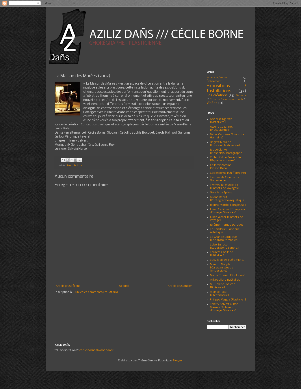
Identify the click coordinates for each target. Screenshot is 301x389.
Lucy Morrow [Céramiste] (227, 260)
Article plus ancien (180, 286)
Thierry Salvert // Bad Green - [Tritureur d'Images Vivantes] (224, 307)
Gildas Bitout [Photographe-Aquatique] (228, 199)
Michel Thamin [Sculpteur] (228, 275)
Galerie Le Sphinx (221, 192)
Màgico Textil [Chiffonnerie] (219, 293)
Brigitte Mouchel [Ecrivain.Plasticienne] (225, 144)
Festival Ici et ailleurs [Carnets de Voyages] (224, 187)
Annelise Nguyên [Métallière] (221, 121)
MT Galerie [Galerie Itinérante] (222, 286)
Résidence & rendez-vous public (226, 99)
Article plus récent (68, 286)
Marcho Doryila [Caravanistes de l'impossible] (221, 267)
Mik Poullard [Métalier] (225, 279)
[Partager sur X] (71, 160)
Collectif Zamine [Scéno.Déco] (220, 167)
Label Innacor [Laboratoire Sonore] (224, 246)
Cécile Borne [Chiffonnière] (228, 173)
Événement (214, 81)
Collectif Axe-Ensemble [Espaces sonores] (225, 159)
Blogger (178, 360)
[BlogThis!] (67, 160)
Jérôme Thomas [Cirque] (226, 224)
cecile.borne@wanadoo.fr (96, 350)
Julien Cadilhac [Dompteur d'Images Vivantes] (227, 211)
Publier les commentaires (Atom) (96, 292)
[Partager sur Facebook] (76, 160)
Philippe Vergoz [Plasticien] (228, 299)
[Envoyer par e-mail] (63, 160)
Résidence (241, 95)
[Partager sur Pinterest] (80, 160)
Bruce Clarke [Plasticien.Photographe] (227, 151)
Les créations (74, 165)
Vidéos (212, 103)
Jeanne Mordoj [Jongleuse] (228, 205)
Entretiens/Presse (217, 77)
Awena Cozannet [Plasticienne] (221, 128)
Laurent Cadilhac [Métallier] (221, 254)
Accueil (124, 286)
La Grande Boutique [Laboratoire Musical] (225, 239)
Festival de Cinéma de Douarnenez (224, 179)
